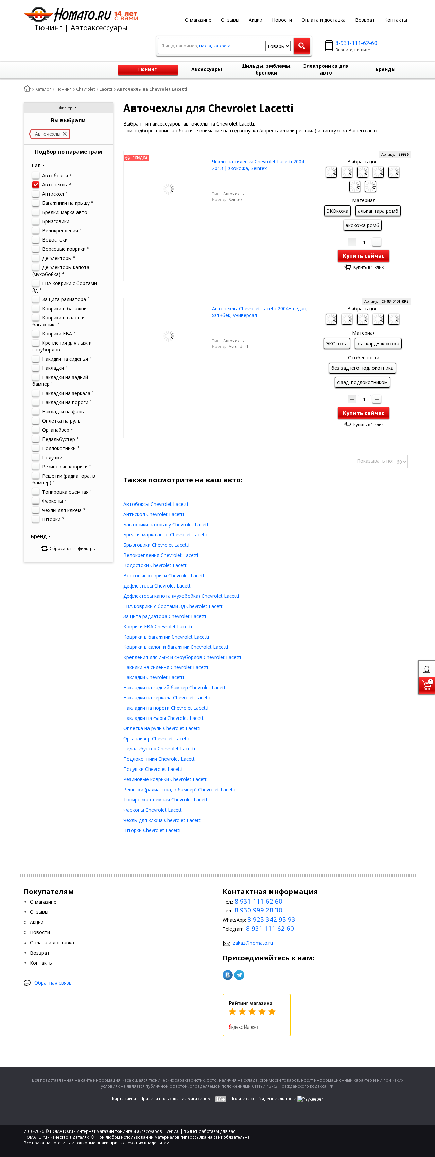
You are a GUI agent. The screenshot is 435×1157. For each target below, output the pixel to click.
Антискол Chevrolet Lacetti (153, 514)
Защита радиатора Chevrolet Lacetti (164, 616)
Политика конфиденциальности (263, 1099)
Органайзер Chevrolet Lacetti (156, 738)
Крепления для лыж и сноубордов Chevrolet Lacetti (182, 657)
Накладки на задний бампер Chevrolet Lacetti (175, 687)
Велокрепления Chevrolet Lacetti (160, 555)
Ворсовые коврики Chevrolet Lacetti (164, 575)
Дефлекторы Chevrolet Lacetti (157, 585)
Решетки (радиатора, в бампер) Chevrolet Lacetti (179, 789)
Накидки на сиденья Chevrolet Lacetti (165, 667)
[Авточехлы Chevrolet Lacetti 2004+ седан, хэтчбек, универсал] (168, 335)
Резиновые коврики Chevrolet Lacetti (165, 779)
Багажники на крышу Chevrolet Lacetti (166, 524)
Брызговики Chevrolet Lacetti (156, 545)
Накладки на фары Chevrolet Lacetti (164, 718)
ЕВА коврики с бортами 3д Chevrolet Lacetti (173, 606)
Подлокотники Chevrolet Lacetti (159, 759)
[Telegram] (239, 975)
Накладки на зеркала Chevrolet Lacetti (166, 697)
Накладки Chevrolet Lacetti (153, 677)
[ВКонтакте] (228, 975)
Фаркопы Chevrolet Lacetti (153, 810)
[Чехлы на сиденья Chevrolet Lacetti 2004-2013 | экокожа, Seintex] (168, 188)
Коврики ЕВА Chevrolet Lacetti (157, 626)
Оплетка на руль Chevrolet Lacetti (162, 728)
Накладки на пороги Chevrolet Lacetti (165, 708)
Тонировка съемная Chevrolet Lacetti (166, 799)
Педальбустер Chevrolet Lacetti (159, 748)
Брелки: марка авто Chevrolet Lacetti (165, 534)
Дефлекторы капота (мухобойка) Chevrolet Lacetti (181, 596)
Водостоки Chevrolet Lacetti (155, 565)
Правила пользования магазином (175, 1099)
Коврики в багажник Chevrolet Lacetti (166, 636)
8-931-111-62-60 (356, 43)
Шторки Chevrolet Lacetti (151, 830)
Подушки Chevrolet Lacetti (152, 769)
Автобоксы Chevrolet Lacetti (155, 504)
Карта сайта (124, 1099)
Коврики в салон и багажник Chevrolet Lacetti (175, 647)
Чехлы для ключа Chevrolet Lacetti (162, 820)
